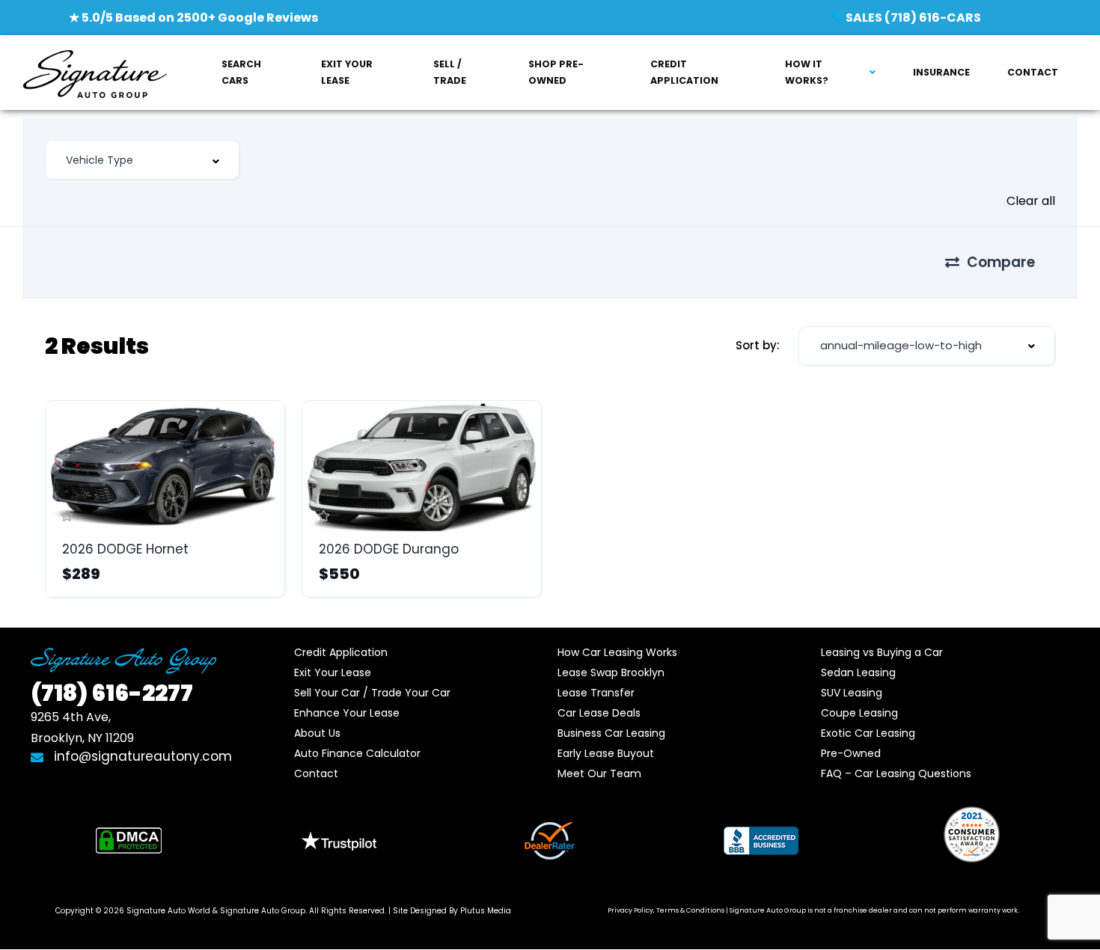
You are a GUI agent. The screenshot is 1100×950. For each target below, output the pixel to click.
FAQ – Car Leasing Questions (896, 773)
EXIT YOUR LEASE (347, 72)
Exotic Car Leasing (868, 733)
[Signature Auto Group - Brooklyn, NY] (94, 73)
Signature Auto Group (262, 910)
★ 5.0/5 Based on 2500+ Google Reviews (193, 17)
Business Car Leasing (611, 733)
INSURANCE (941, 72)
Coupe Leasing (859, 712)
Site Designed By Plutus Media (452, 910)
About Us (317, 733)
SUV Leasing (851, 692)
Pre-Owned (851, 753)
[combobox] (142, 160)
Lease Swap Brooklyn (610, 672)
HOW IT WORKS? (806, 72)
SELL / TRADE (449, 72)
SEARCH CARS (241, 72)
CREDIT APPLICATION (684, 72)
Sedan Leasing (858, 672)
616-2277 (112, 693)
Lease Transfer (596, 692)
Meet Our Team (599, 773)
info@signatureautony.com (141, 756)
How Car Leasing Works (617, 652)
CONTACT (1032, 72)
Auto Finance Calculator (357, 753)
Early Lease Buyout (605, 753)
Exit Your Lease (332, 672)
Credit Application (341, 652)
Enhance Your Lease (347, 712)
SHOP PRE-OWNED (556, 72)
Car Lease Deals (599, 712)
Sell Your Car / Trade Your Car (372, 692)
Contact (316, 773)
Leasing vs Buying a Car (882, 652)
